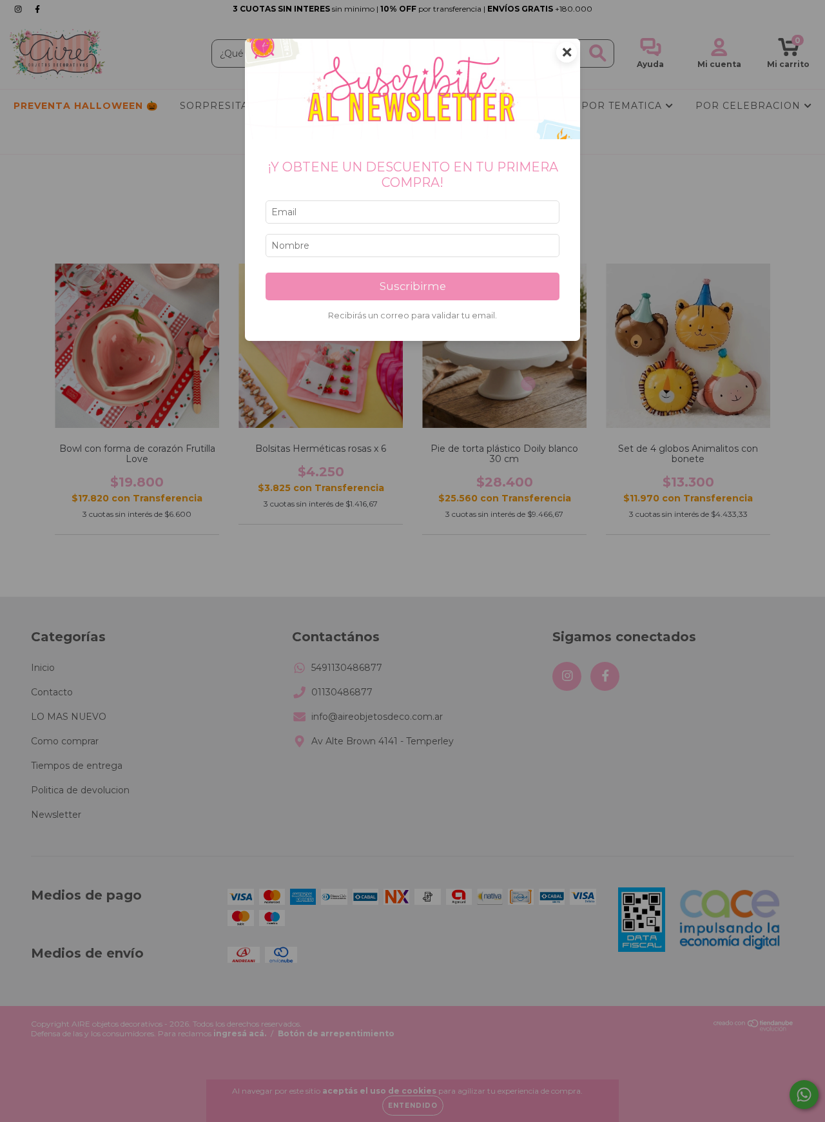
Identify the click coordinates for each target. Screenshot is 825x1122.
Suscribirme (413, 286)
